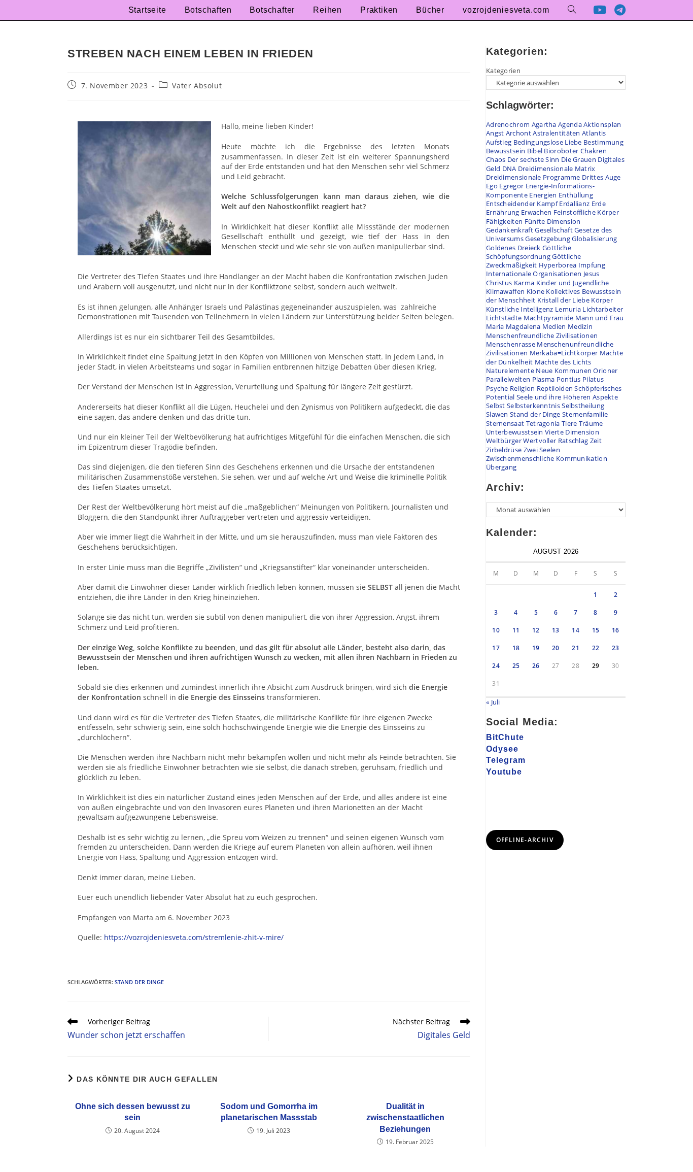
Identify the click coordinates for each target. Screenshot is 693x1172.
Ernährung (502, 212)
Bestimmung (603, 142)
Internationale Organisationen (534, 273)
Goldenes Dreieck (513, 247)
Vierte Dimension (572, 432)
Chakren (593, 150)
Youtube (504, 771)
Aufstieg (498, 142)
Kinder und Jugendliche (572, 282)
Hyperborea (558, 265)
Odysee (502, 749)
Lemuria (568, 309)
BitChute (505, 737)
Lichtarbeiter (602, 309)
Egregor (511, 185)
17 (496, 648)
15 (596, 630)
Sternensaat (505, 423)
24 (496, 665)
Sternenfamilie (585, 414)
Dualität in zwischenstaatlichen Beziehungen (405, 1117)
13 (556, 630)
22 (596, 648)
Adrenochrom (508, 124)
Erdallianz (574, 203)
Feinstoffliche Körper (586, 212)
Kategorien (503, 70)
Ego (492, 185)
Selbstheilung (583, 405)
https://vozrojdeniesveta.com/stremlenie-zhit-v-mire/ (194, 937)
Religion (522, 388)
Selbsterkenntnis (533, 405)
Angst (495, 133)
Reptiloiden (555, 388)
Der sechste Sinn (533, 159)
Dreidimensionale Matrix (557, 168)
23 (615, 648)
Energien (543, 194)
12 (536, 630)
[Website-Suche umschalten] (572, 10)
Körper (602, 300)
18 (516, 648)
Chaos (496, 159)
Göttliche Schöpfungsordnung (528, 252)
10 (496, 630)
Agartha (544, 124)
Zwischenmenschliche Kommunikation (546, 458)
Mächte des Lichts (563, 361)
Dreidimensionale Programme (533, 177)
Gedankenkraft (509, 230)
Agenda (570, 124)
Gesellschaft (554, 230)
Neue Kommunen (564, 370)
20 (556, 648)
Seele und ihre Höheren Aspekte (567, 396)
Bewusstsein (505, 150)
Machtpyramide (549, 317)
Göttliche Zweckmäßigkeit (533, 261)
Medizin (580, 326)
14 (575, 630)
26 (536, 665)
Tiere (569, 423)
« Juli (493, 702)
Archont (518, 133)
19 (536, 648)
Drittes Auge (601, 177)
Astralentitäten (556, 133)
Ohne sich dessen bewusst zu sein (132, 1112)
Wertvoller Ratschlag (555, 440)
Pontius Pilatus (580, 379)
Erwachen (536, 212)
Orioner (605, 370)
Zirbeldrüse (504, 449)
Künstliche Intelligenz (519, 309)
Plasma (543, 379)
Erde (599, 203)
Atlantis (594, 133)
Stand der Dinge (139, 982)
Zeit (596, 440)
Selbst (495, 405)
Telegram (506, 760)
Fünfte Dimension (553, 221)
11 (516, 630)
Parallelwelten (508, 379)
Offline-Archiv (524, 839)
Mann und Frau (599, 317)
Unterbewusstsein (514, 432)
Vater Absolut (197, 85)
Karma (524, 282)
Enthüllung (576, 194)
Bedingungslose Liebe (547, 142)
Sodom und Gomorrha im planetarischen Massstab (269, 1112)
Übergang (501, 467)
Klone (536, 291)
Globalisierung (594, 238)
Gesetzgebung (547, 238)
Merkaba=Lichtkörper (564, 352)
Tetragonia (543, 423)
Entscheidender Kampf (522, 203)
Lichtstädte (504, 317)
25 (516, 665)
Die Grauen (578, 159)
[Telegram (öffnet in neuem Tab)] (620, 10)
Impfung (591, 265)
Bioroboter (561, 150)
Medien (554, 326)
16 (615, 630)
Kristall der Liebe (563, 300)
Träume (591, 423)
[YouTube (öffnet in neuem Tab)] (599, 10)
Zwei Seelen (542, 449)
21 (575, 648)
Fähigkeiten (504, 221)
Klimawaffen (505, 291)
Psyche (497, 388)
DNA (509, 168)
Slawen (497, 414)
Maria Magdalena (513, 326)
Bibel (535, 150)
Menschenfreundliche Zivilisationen (542, 335)
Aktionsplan (602, 124)
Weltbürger (504, 440)
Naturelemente (510, 370)
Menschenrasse (510, 344)
